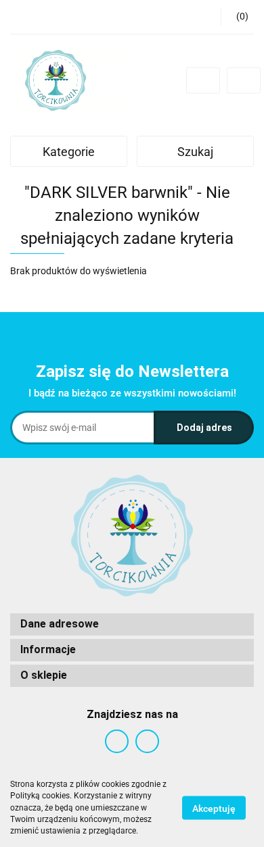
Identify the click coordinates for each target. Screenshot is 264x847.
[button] (237, 17)
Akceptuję (214, 808)
